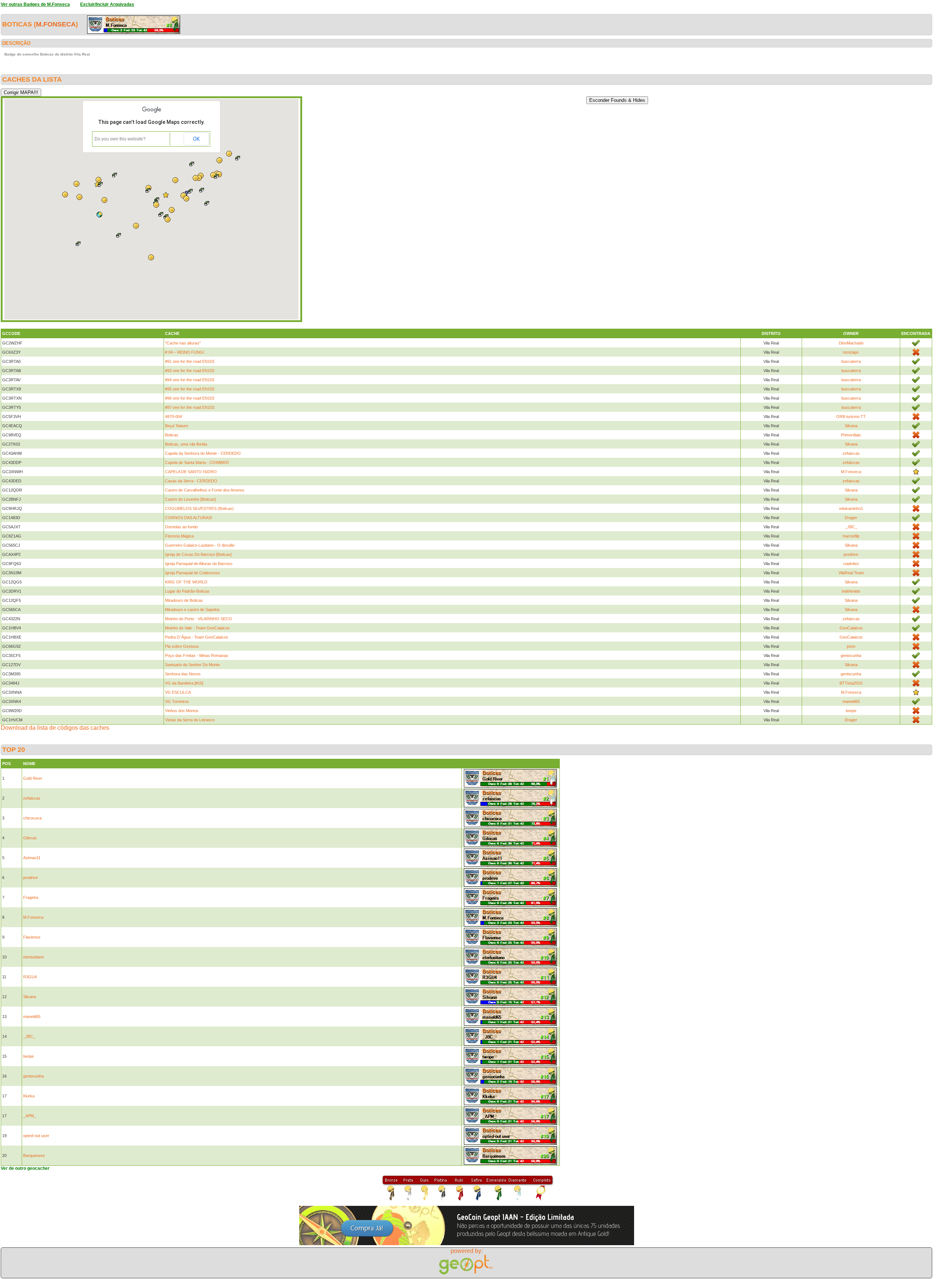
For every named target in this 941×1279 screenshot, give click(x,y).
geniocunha (851, 655)
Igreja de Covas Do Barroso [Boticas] (198, 554)
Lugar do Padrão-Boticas (187, 591)
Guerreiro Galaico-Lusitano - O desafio (200, 545)
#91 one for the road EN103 (189, 361)
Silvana (851, 426)
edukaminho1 (851, 508)
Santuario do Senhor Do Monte (192, 664)
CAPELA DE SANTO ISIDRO (191, 471)
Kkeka (29, 1096)
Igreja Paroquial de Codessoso (192, 573)
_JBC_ (851, 527)
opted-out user (36, 1135)
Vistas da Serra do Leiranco (190, 720)
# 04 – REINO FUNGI (184, 352)
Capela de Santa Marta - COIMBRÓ (197, 462)
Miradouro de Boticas (184, 600)
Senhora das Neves (183, 674)
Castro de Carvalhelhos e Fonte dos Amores (204, 490)
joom (851, 646)
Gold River (32, 778)
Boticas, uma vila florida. (186, 444)
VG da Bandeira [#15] (184, 683)
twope (851, 710)
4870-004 (173, 416)
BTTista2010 (851, 683)
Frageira (30, 897)
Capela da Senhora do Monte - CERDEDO (203, 453)
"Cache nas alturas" (183, 343)
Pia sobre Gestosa (181, 646)
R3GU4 (30, 977)
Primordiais (851, 435)
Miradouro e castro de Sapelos (192, 609)
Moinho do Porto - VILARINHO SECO (198, 619)
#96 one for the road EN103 (189, 398)
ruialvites (851, 563)
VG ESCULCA (178, 692)
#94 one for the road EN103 (189, 380)
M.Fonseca (56, 24)
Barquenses (34, 1155)
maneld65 (851, 701)
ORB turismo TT (851, 416)
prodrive (851, 554)
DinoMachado (851, 343)
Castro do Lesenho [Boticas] (190, 499)
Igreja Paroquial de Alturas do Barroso (198, 563)
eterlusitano (33, 957)
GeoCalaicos (851, 628)
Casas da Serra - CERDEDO (191, 481)
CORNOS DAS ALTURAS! (188, 517)
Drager (851, 517)
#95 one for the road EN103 (189, 389)
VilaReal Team (851, 573)
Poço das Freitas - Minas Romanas (196, 655)
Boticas (171, 435)
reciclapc (851, 352)
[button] (167, 219)
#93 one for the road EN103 (189, 370)
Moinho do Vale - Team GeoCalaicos (197, 628)
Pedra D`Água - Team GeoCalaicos (196, 637)
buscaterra (851, 361)
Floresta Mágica (179, 536)
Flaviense (31, 937)
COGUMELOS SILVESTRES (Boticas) (199, 508)
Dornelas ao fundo (181, 527)
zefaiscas (851, 453)
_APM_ (29, 1116)
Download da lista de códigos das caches (55, 728)
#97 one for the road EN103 (189, 407)
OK (196, 139)
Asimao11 (31, 857)
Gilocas (30, 838)
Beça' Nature (176, 426)
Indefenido (851, 591)
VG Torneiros (177, 701)
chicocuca (32, 818)
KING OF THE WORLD (186, 582)
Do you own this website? (120, 139)
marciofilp (850, 536)
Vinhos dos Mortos (181, 710)
